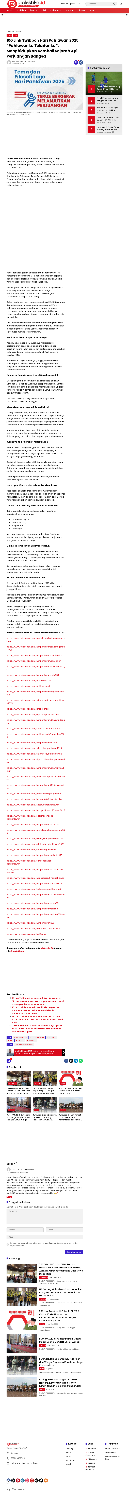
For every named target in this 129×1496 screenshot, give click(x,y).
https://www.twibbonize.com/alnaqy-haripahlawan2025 (35, 838)
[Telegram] (76, 1061)
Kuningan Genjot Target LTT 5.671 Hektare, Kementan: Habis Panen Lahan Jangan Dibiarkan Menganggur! (70, 1117)
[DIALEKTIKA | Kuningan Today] (26, 3)
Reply (9, 1197)
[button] (114, 4)
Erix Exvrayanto (17, 61)
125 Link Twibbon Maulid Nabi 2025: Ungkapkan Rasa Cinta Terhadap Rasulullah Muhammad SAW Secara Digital (37, 1028)
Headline (52, 1037)
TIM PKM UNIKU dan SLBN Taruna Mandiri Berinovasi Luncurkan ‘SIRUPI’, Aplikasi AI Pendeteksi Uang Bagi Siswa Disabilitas (19, 1091)
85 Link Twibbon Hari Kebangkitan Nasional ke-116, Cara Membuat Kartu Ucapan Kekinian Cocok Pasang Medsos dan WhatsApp (38, 1001)
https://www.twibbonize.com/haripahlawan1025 (30, 922)
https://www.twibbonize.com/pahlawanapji (28, 686)
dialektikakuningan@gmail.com (24, 1463)
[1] (76, 62)
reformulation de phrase (17, 1188)
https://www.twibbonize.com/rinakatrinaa (28, 708)
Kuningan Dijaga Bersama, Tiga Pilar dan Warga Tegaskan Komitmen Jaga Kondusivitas (45, 1117)
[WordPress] (23, 1480)
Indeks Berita (110, 1452)
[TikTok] (41, 1480)
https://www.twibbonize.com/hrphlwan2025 (29, 680)
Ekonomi (38, 1083)
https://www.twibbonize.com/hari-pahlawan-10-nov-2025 (36, 810)
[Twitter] (71, 1061)
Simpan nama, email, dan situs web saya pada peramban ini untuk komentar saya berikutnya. (44, 1244)
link (11, 1040)
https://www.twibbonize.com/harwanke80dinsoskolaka (34, 799)
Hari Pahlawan (38, 1037)
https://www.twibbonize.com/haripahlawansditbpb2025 (34, 883)
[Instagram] (27, 1480)
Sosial (9, 35)
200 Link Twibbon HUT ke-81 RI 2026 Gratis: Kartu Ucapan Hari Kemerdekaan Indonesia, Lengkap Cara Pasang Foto (70, 1091)
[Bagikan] (81, 62)
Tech (15, 35)
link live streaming (90, 1453)
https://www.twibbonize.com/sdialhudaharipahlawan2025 (35, 844)
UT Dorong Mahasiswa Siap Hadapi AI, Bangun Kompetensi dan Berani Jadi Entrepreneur (43, 1091)
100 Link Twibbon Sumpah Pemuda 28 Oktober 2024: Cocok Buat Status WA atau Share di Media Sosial (38, 1019)
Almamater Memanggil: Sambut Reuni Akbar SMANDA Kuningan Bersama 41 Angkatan (107, 109)
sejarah (21, 1040)
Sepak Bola (70, 1460)
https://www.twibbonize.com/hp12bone (26, 934)
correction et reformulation (23, 1169)
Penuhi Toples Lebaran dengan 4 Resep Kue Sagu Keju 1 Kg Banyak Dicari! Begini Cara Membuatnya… (107, 99)
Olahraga (70, 1448)
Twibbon (32, 1040)
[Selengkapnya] (35, 1444)
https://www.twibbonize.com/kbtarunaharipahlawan (33, 804)
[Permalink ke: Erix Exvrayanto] (9, 62)
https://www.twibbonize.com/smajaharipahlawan (31, 849)
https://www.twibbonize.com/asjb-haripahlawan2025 (33, 714)
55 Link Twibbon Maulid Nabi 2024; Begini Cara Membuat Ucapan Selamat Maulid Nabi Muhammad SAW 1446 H (36, 1010)
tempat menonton (90, 1468)
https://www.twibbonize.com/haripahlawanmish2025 (33, 675)
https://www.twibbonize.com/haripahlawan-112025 (32, 742)
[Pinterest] (18, 1480)
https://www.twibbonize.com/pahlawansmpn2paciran (34, 793)
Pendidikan (12, 1083)
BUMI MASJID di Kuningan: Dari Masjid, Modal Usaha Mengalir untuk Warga (18, 1117)
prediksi (91, 1463)
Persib (68, 1456)
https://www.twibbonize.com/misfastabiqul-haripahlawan (35, 878)
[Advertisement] (68, 21)
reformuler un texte (15, 1185)
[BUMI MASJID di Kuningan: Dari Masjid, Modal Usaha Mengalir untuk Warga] (19, 1105)
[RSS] (46, 1480)
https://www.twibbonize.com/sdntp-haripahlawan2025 (34, 748)
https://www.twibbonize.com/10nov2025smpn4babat (33, 728)
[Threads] (37, 1480)
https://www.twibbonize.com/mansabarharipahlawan (33, 928)
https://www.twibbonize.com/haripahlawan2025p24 (33, 824)
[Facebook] (66, 1061)
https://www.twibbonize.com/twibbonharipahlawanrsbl (34, 889)
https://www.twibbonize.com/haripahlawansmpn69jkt (33, 903)
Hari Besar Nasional (25, 1044)
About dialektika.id (113, 1448)
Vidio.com (92, 1459)
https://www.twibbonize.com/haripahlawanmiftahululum (35, 655)
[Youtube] (32, 1480)
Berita (37, 1110)
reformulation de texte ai (29, 1177)
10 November (21, 1037)
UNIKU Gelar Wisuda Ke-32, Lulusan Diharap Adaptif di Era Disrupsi (108, 118)
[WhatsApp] (81, 1061)
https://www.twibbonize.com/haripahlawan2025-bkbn (34, 660)
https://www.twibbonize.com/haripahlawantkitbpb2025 (34, 855)
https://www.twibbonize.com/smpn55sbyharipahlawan (34, 753)
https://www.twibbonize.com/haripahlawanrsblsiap (32, 908)
